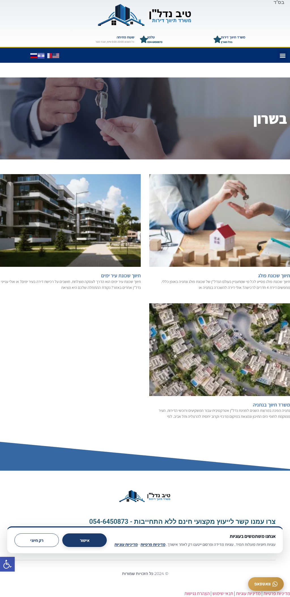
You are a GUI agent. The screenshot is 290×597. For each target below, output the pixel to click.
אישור (84, 540)
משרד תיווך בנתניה (271, 404)
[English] (56, 55)
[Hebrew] (41, 55)
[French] (48, 55)
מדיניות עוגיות (126, 544)
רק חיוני (36, 540)
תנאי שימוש (222, 593)
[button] (7, 564)
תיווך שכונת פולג (274, 275)
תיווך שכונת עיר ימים (121, 275)
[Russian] (34, 55)
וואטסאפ (262, 584)
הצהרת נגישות (197, 593)
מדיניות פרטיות (152, 544)
